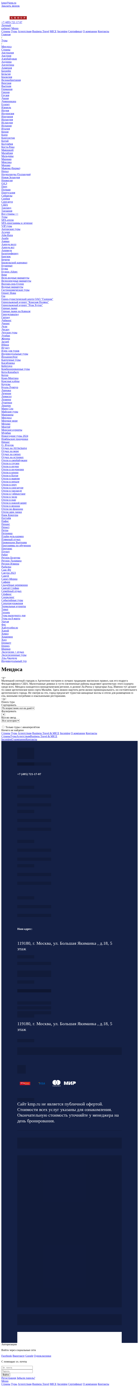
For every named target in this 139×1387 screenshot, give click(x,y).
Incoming (62, 31)
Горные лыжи (9, 308)
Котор (4, 375)
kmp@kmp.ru (8, 2)
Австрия (6, 55)
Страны (5, 31)
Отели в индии (10, 466)
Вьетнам (6, 86)
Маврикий (7, 150)
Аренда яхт (7, 247)
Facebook (6, 1355)
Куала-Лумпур (9, 387)
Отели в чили (9, 496)
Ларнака (6, 390)
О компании (90, 31)
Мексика (6, 162)
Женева (5, 338)
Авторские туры (10, 229)
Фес (3, 624)
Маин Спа (7, 408)
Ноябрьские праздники (14, 439)
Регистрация (8, 1378)
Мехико (5, 423)
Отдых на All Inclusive (14, 448)
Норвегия (7, 180)
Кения (4, 131)
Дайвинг (6, 320)
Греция (5, 92)
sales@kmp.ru (34, 915)
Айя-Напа (7, 235)
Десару (5, 329)
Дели (4, 326)
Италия (5, 128)
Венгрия (6, 83)
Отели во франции (12, 509)
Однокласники (42, 1355)
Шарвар (6, 648)
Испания (6, 125)
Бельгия (6, 74)
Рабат (4, 554)
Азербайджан (9, 58)
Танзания (6, 210)
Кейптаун (6, 366)
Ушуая (5, 621)
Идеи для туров (10, 350)
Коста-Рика (7, 147)
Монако (5, 165)
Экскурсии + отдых (12, 651)
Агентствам (25, 31)
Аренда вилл (8, 244)
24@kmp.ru (34, 975)
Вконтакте (19, 1355)
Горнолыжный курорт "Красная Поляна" (25, 302)
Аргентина (7, 64)
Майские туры (9, 411)
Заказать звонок (10, 5)
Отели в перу (9, 484)
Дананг (5, 323)
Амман (5, 241)
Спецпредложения (12, 603)
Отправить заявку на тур (34, 1007)
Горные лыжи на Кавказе (16, 311)
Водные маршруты (12, 286)
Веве (4, 274)
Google (29, 1355)
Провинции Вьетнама (14, 542)
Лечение (6, 393)
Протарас (6, 548)
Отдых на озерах (11, 454)
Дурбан (5, 335)
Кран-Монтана (9, 378)
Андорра (6, 61)
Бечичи (5, 259)
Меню (14, 28)
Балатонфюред (9, 253)
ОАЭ (4, 183)
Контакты (103, 31)
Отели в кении (9, 472)
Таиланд (6, 207)
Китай (5, 140)
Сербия (5, 198)
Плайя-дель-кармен (12, 536)
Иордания (7, 116)
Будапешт (7, 265)
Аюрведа (6, 250)
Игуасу (5, 347)
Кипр (4, 134)
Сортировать (8, 705)
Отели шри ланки (11, 512)
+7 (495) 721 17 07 (11, 22)
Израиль (6, 107)
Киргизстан (8, 137)
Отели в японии (10, 505)
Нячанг (5, 442)
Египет (5, 104)
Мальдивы (7, 156)
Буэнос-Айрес (9, 271)
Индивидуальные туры (14, 353)
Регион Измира (10, 563)
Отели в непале (10, 481)
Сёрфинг (6, 594)
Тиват (4, 609)
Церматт (6, 642)
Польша (6, 189)
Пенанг (5, 524)
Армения (6, 67)
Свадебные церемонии (14, 585)
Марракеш (7, 414)
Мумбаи (6, 432)
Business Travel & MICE (45, 733)
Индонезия (7, 113)
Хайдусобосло (9, 627)
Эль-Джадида (9, 658)
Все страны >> (9, 213)
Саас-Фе (6, 569)
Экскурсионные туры (13, 655)
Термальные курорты (13, 606)
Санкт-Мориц (9, 578)
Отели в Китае (9, 475)
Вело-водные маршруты (15, 277)
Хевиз (4, 633)
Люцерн (6, 405)
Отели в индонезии (12, 469)
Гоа (3, 296)
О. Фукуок (7, 445)
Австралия (7, 52)
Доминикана (8, 101)
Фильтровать (8, 711)
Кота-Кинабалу (10, 372)
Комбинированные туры (15, 369)
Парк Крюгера (9, 515)
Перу (4, 186)
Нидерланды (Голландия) (16, 174)
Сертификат (75, 31)
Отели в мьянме (10, 478)
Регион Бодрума (10, 557)
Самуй (5, 575)
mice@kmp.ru (34, 883)
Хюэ (4, 639)
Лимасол (6, 396)
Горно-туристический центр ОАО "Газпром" (27, 299)
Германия (6, 89)
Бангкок (6, 256)
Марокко (6, 159)
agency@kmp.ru (34, 804)
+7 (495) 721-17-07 (34, 796)
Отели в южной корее (14, 502)
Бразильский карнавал (14, 262)
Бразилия (6, 77)
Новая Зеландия (10, 177)
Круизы (5, 384)
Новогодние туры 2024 (14, 436)
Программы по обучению (16, 545)
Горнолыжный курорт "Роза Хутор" (22, 305)
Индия (5, 110)
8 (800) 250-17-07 (34, 990)
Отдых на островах (12, 457)
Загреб (5, 341)
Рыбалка (6, 566)
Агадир (5, 232)
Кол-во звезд (8, 717)
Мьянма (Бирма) (10, 168)
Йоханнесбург (9, 356)
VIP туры (6, 226)
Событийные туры (12, 600)
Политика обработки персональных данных (25, 1099)
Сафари (5, 582)
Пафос (5, 521)
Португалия (8, 192)
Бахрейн (6, 70)
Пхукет (5, 551)
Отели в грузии (10, 463)
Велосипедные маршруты (16, 280)
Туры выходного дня (13, 615)
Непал (5, 171)
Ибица (5, 344)
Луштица (6, 402)
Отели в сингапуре (12, 487)
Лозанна (6, 399)
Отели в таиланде (11, 490)
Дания (5, 98)
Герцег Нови (8, 293)
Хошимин (7, 636)
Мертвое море (9, 420)
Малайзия (7, 153)
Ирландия (7, 119)
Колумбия (7, 143)
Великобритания (11, 80)
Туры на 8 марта (10, 618)
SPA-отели (7, 220)
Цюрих (5, 645)
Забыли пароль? (26, 1378)
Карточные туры (11, 359)
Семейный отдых (11, 591)
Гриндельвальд (10, 314)
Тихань (5, 612)
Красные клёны (10, 381)
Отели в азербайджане (14, 460)
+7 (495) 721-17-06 (34, 906)
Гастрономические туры (15, 289)
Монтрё (5, 426)
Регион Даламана (11, 560)
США (4, 204)
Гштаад (5, 317)
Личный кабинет (6, 27)
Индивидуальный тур (14, 661)
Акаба (4, 238)
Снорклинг (7, 597)
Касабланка (8, 362)
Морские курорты (11, 429)
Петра (4, 530)
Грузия (5, 95)
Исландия (7, 122)
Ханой (5, 630)
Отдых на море (10, 451)
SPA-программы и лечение (17, 223)
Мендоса (6, 417)
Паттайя (6, 518)
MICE (53, 31)
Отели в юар (8, 499)
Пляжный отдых (11, 539)
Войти (6, 1374)
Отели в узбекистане (13, 493)
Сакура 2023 (8, 572)
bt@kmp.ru (34, 859)
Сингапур (7, 201)
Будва (4, 268)
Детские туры (9, 332)
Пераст (5, 527)
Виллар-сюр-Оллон (12, 283)
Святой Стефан (10, 588)
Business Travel (40, 31)
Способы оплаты (34, 1012)
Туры (14, 31)
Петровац (7, 533)
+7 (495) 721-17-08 (34, 963)
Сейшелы (6, 195)
